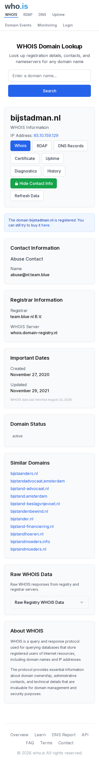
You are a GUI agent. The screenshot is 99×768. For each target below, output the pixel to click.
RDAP (27, 14)
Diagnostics (26, 171)
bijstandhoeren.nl (26, 533)
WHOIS (11, 14)
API (85, 734)
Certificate (25, 158)
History (54, 171)
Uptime (58, 14)
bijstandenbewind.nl (29, 511)
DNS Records (71, 145)
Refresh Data (27, 195)
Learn (40, 734)
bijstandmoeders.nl (28, 549)
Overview (19, 734)
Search (49, 90)
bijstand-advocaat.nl (29, 488)
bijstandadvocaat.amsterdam (37, 480)
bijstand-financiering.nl (32, 526)
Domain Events (18, 25)
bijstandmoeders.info (30, 541)
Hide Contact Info (36, 183)
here (45, 225)
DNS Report (63, 734)
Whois (20, 145)
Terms (46, 742)
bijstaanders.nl (24, 473)
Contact (65, 742)
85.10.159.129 (46, 135)
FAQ (30, 742)
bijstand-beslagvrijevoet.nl (35, 503)
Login (68, 25)
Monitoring (47, 25)
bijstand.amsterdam (28, 496)
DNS (42, 14)
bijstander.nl (21, 518)
